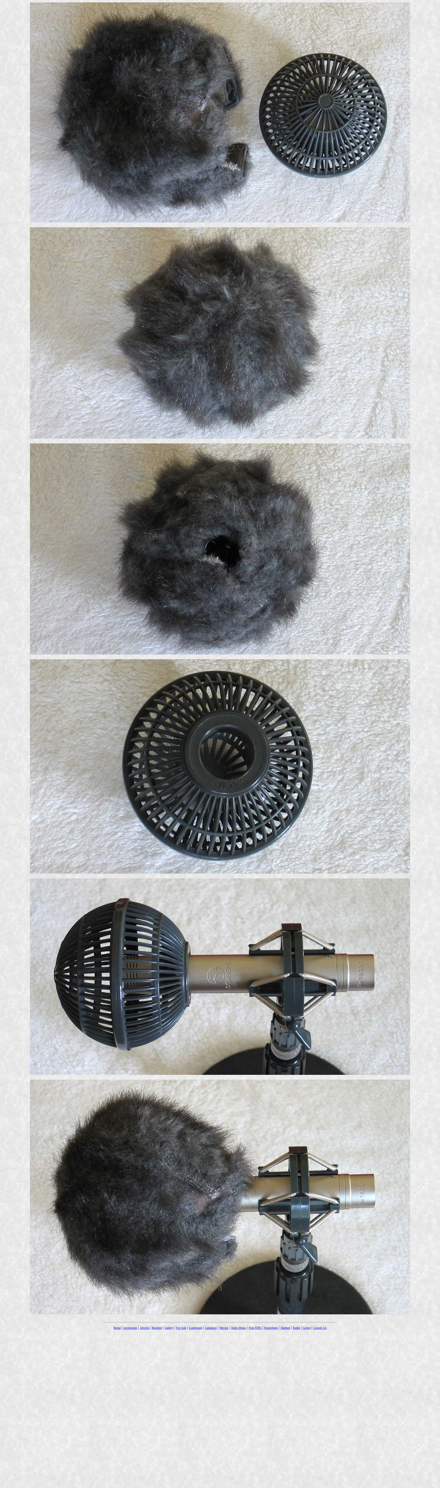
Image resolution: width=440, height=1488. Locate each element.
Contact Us (320, 1327)
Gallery (169, 1327)
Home (117, 1327)
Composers (195, 1327)
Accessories (130, 1327)
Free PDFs (255, 1327)
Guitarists (211, 1327)
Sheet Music (238, 1327)
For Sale (181, 1327)
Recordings (271, 1327)
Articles (144, 1327)
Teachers (285, 1327)
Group (306, 1327)
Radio (296, 1327)
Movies (223, 1327)
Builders (157, 1327)
